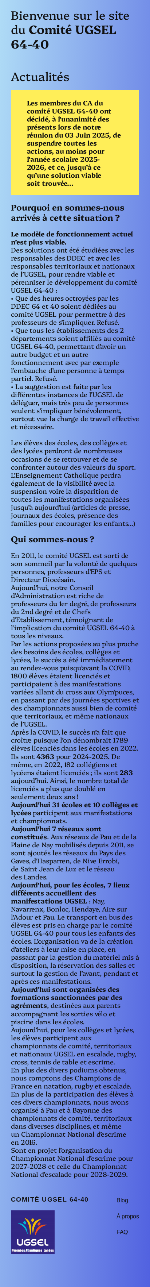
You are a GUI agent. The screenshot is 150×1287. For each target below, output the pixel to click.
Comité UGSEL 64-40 (50, 1199)
